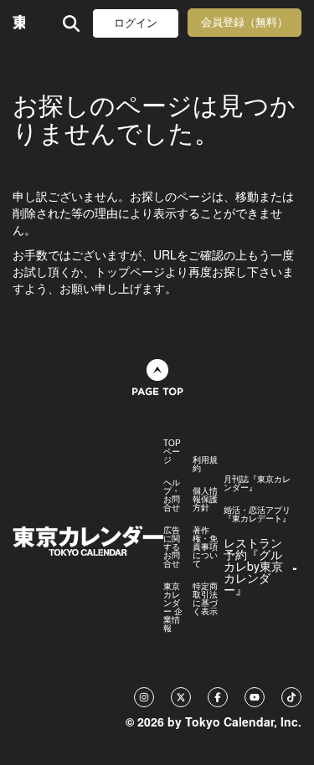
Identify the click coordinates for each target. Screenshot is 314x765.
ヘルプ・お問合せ (171, 494)
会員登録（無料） (244, 22)
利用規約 (205, 463)
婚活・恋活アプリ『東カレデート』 (257, 514)
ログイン (135, 23)
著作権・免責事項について (205, 546)
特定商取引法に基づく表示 (205, 598)
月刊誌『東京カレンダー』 (257, 483)
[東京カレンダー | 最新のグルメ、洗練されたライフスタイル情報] (19, 23)
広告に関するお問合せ (171, 546)
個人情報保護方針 (205, 498)
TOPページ (172, 451)
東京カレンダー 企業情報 (173, 607)
